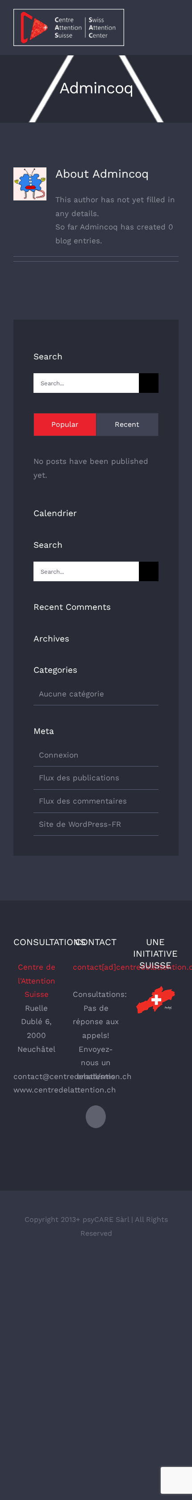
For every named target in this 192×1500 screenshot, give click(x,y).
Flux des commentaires (83, 800)
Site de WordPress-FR (80, 824)
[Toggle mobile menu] (175, 28)
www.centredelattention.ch (64, 1089)
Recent (127, 424)
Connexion (59, 754)
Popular (65, 424)
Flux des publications (79, 777)
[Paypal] (96, 1116)
